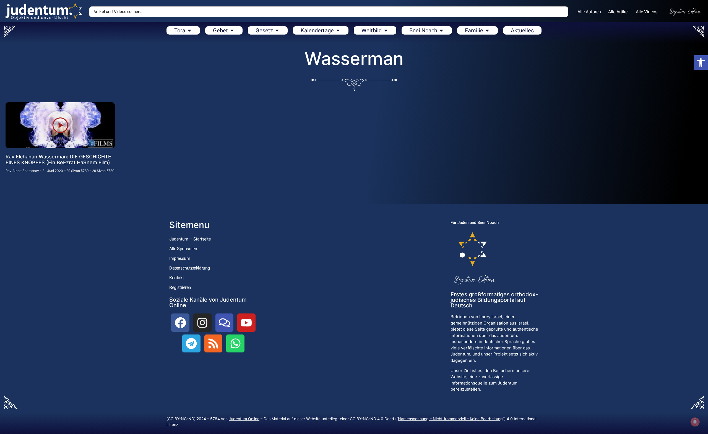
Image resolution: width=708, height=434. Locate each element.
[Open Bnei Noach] (441, 30)
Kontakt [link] (176, 277)
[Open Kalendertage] (338, 30)
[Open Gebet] (232, 30)
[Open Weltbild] (386, 30)
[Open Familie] (487, 30)
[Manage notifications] (695, 421)
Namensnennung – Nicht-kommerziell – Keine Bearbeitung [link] (450, 418)
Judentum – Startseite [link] (190, 239)
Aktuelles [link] (522, 30)
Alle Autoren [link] (589, 11)
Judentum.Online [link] (244, 418)
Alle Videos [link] (646, 11)
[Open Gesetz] (277, 30)
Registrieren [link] (180, 287)
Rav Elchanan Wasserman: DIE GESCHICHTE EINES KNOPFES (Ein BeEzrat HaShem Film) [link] (58, 160)
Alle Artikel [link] (618, 11)
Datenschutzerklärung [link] (189, 268)
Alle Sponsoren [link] (183, 248)
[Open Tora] (189, 30)
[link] (701, 62)
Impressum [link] (179, 258)
